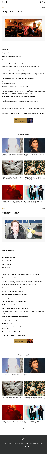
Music (3, 7)
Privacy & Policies (10, 443)
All (6, 7)
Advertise (20, 443)
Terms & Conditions (36, 443)
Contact (26, 443)
